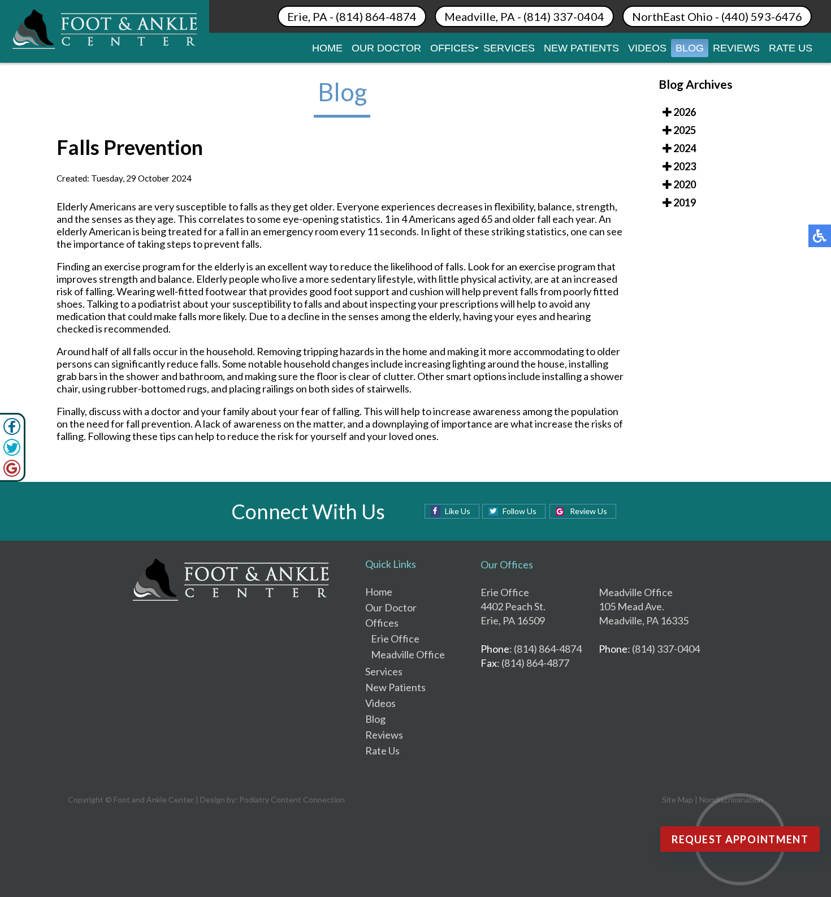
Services (509, 48)
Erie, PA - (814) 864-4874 (352, 16)
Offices (452, 48)
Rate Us (790, 48)
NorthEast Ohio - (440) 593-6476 (717, 16)
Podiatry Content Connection (292, 799)
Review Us (588, 511)
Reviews (736, 48)
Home (327, 48)
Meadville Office (408, 654)
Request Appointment (740, 839)
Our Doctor (386, 48)
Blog (690, 48)
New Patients (581, 48)
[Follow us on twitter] (12, 452)
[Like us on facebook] (12, 431)
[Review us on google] (12, 473)
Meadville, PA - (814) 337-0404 (524, 16)
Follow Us (519, 511)
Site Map (677, 799)
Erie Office (395, 638)
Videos (647, 48)
